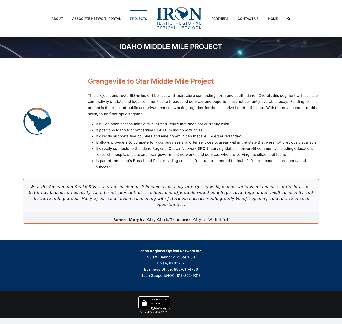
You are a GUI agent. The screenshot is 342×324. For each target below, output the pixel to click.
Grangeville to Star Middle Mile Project (151, 81)
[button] (270, 18)
